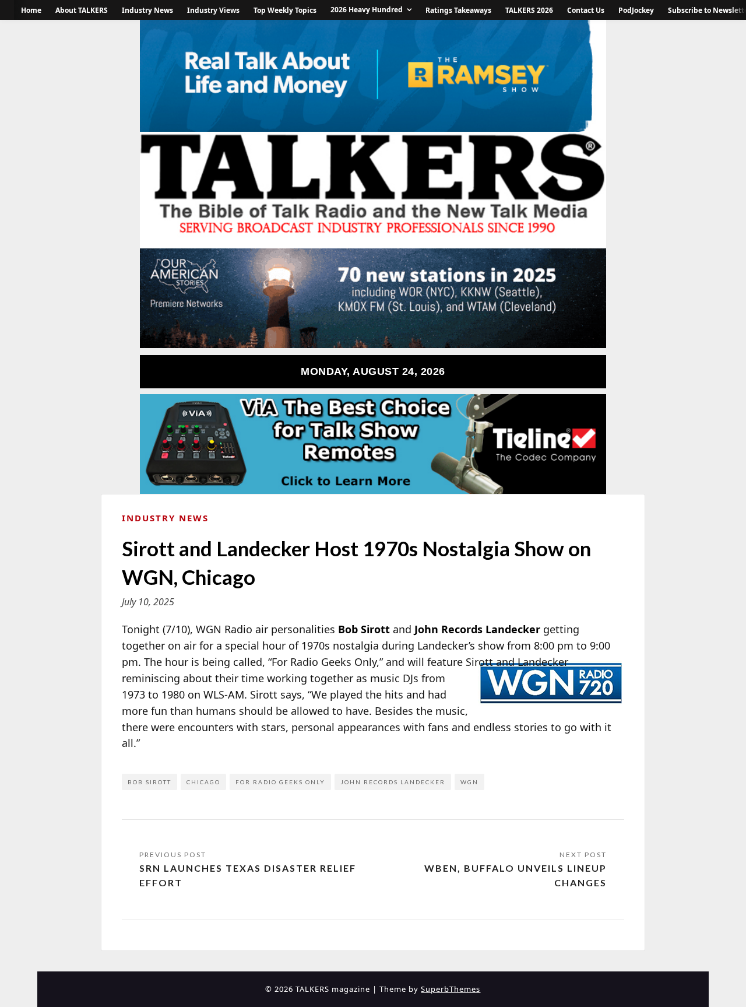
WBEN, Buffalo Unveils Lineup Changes (515, 875)
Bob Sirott (149, 781)
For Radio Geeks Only (280, 781)
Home (31, 10)
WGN (469, 781)
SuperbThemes (450, 989)
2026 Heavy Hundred (366, 10)
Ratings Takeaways (458, 10)
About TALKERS (81, 10)
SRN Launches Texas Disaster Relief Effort (247, 875)
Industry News (147, 10)
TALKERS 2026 (529, 10)
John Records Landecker (392, 781)
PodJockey (636, 10)
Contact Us (585, 10)
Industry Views (213, 10)
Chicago (203, 781)
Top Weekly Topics (285, 10)
